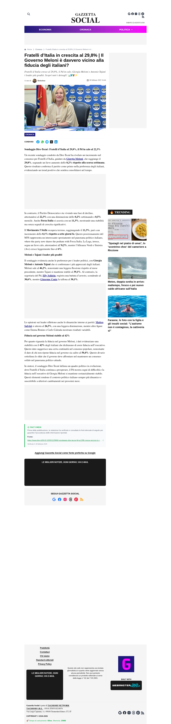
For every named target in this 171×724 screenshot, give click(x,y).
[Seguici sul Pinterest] (142, 13)
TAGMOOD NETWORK (58, 705)
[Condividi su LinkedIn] (56, 142)
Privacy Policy (45, 664)
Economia (45, 29)
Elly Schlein (49, 275)
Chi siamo (45, 656)
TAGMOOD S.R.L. (34, 708)
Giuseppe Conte (48, 279)
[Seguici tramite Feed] (143, 16)
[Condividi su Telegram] (47, 142)
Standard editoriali (44, 660)
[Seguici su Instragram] (135, 13)
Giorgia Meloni (74, 159)
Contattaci (45, 652)
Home (29, 49)
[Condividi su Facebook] (38, 142)
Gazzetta (85, 18)
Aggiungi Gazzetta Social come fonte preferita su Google (65, 453)
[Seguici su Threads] (139, 13)
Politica (124, 29)
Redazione (41, 80)
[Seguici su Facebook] (132, 13)
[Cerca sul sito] (29, 14)
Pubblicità (45, 648)
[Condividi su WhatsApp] (42, 142)
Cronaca (85, 29)
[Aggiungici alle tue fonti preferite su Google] (129, 13)
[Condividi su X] (51, 142)
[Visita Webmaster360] (126, 685)
